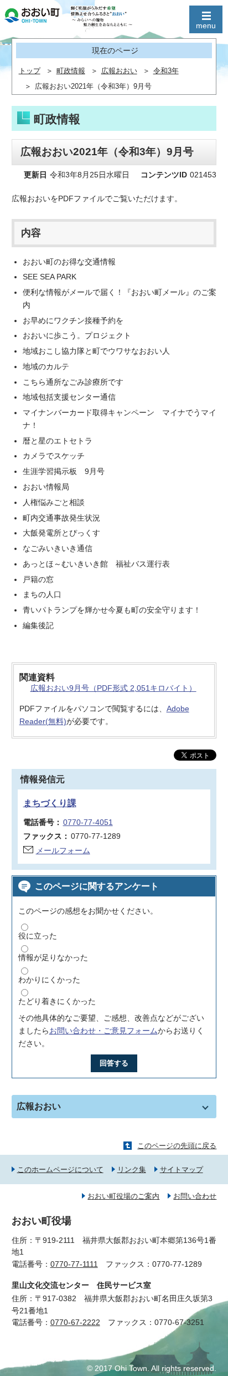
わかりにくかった (49, 979)
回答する (114, 1063)
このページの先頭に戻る (176, 1145)
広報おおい (119, 71)
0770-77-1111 (74, 1264)
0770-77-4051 (88, 822)
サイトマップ (181, 1169)
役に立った (37, 936)
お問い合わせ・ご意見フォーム (103, 1030)
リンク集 (131, 1169)
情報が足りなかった (53, 957)
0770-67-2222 (75, 1322)
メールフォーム (63, 850)
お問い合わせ (194, 1196)
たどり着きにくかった (57, 1001)
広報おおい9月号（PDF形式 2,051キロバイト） (113, 688)
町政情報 (70, 71)
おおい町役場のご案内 (123, 1196)
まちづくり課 (49, 803)
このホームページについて (60, 1169)
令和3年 (166, 71)
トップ (29, 71)
